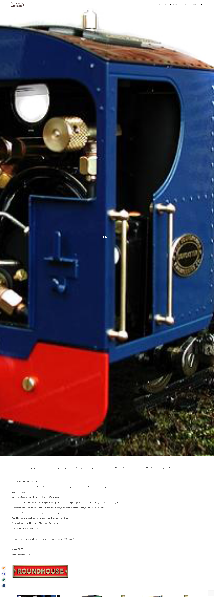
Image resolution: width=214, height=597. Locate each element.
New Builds (174, 4)
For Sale (162, 4)
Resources (186, 4)
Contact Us (197, 4)
